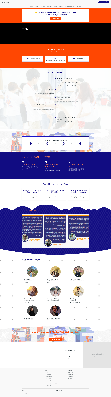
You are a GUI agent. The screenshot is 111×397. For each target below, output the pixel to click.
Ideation (51, 90)
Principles (36, 6)
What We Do (42, 6)
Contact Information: (97, 354)
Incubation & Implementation (44, 105)
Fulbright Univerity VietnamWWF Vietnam (29, 301)
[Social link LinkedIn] (6, 2)
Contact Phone (69, 350)
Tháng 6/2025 (59, 80)
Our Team (61, 6)
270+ (73, 58)
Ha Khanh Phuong (53, 279)
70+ (27, 58)
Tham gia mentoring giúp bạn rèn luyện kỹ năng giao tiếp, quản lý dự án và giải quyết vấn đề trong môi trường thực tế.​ (76, 169)
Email (69, 356)
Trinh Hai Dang (75, 279)
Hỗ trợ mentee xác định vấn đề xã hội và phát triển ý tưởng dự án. (32, 197)
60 (55, 58)
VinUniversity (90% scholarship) (53, 300)
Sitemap (23, 394)
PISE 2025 (79, 6)
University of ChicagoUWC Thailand (28, 281)
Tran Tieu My (28, 299)
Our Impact (49, 6)
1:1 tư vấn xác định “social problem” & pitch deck (44, 93)
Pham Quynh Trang (53, 299)
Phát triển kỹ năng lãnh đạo (76, 165)
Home (31, 6)
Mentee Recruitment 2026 (70, 6)
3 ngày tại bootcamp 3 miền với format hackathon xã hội (67, 101)
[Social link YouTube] (8, 2)
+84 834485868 (69, 353)
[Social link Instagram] (4, 2)
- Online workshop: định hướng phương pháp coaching (67, 82)
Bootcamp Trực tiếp (63, 97)
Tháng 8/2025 (59, 99)
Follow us (70, 370)
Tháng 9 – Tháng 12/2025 (49, 107)
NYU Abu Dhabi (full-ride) (52, 319)
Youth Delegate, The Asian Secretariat (77, 280)
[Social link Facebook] (2, 2)
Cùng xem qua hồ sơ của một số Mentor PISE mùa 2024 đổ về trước (34, 261)
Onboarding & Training (65, 78)
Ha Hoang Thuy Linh (53, 318)
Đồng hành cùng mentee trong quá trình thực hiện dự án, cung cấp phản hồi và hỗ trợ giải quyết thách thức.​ (78, 197)
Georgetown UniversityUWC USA (51, 281)
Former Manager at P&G (28, 319)
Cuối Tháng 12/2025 (61, 119)
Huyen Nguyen (28, 318)
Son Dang (73, 299)
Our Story (55, 6)
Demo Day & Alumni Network (67, 117)
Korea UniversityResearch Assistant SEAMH (75, 301)
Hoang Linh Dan (29, 279)
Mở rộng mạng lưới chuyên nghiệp (51, 165)
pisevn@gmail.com (69, 358)
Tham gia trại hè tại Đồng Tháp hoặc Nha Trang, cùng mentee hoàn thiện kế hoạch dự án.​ (55, 197)
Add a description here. (55, 51)
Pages (46, 370)
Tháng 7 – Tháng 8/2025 (49, 91)
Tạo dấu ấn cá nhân (28, 164)
